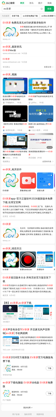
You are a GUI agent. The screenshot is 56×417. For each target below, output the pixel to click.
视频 (49, 3)
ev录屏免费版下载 (30, 16)
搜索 (49, 9)
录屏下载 (15, 16)
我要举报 (40, 414)
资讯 (31, 3)
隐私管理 (28, 414)
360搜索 (9, 3)
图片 (40, 3)
